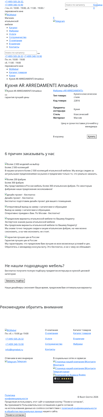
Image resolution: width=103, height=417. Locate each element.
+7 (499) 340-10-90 (14, 4)
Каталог (13, 27)
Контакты (14, 46)
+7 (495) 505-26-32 (14, 1)
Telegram (21, 361)
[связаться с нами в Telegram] (59, 20)
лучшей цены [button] (17, 97)
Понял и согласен (15, 415)
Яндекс (82, 374)
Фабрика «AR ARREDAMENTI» (68, 90)
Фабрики (14, 30)
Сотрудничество (17, 37)
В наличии (14, 43)
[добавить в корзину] (6, 94)
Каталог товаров (82, 333)
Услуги (12, 34)
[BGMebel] (10, 14)
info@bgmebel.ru (14, 349)
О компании (15, 40)
